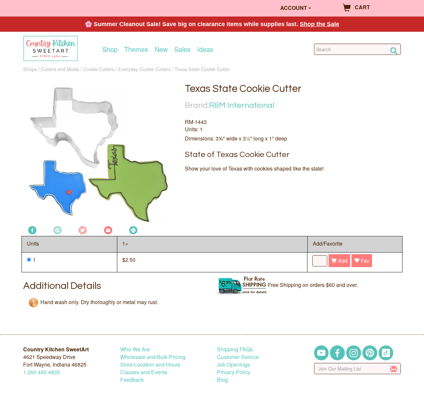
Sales (182, 49)
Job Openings (233, 364)
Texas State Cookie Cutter (202, 68)
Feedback (132, 379)
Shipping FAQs (235, 349)
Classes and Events (143, 372)
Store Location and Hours (150, 364)
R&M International (241, 105)
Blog (222, 379)
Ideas (205, 49)
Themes (136, 49)
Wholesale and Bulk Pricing (153, 357)
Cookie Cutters (98, 68)
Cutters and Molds (60, 68)
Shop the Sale (319, 24)
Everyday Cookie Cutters (144, 68)
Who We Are (135, 349)
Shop (110, 49)
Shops (30, 68)
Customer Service (238, 357)
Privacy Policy (233, 372)
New (161, 49)
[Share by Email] (108, 229)
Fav (364, 260)
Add (342, 260)
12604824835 (41, 372)
